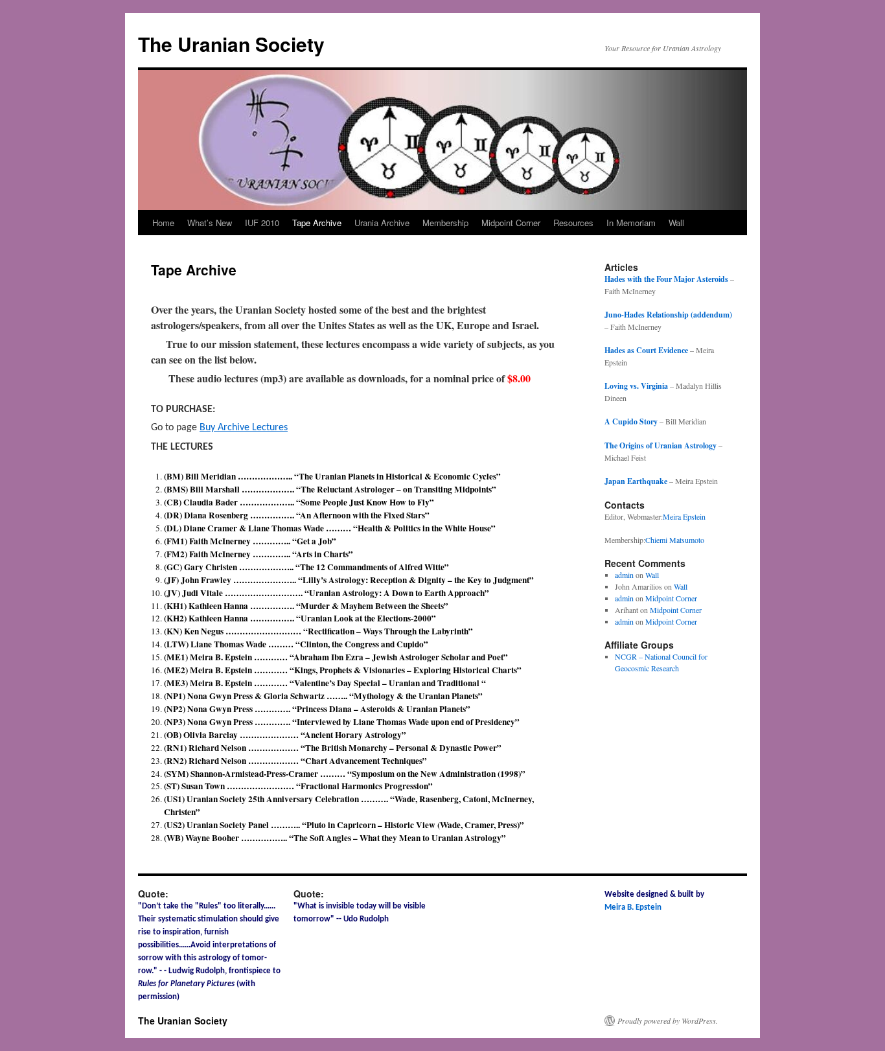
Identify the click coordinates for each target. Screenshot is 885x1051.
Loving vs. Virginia (636, 385)
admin (624, 575)
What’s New (209, 222)
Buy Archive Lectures (244, 427)
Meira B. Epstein (632, 907)
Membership (445, 222)
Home (163, 222)
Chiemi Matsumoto (674, 540)
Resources (573, 222)
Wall (676, 222)
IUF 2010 (262, 222)
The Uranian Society (231, 44)
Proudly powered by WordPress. (667, 1020)
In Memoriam (631, 222)
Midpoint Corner (510, 222)
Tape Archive (316, 222)
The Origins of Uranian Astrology (660, 445)
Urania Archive (381, 222)
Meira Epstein (684, 516)
